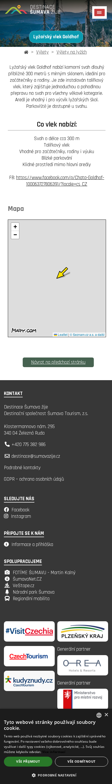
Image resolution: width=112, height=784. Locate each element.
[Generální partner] (82, 640)
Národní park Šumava (33, 592)
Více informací (54, 752)
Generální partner (74, 649)
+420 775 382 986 (28, 444)
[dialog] (56, 746)
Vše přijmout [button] (28, 761)
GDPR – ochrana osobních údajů (34, 479)
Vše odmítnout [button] (81, 761)
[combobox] (99, 715)
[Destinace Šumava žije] (39, 11)
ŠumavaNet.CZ (27, 579)
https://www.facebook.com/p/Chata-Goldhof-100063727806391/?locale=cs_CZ (60, 180)
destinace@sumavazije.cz (35, 456)
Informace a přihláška (32, 544)
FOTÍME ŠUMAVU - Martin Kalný (44, 572)
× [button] (106, 715)
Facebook (20, 510)
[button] (56, 775)
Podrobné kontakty (22, 468)
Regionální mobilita (31, 598)
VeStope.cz (23, 585)
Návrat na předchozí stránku (58, 362)
